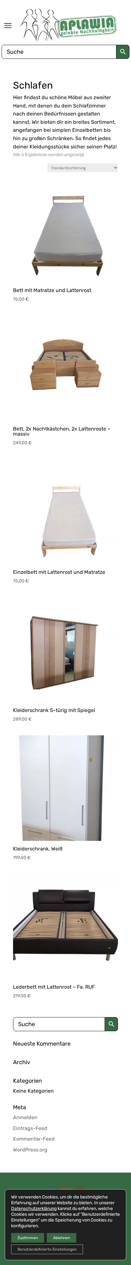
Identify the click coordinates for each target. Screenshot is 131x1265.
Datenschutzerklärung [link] (34, 1208)
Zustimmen (27, 1238)
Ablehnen (61, 1238)
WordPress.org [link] (30, 1150)
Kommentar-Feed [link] (34, 1139)
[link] (68, 25)
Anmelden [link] (25, 1117)
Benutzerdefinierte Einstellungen (47, 1249)
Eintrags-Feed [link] (30, 1128)
